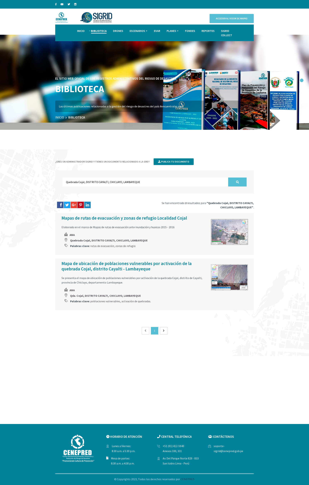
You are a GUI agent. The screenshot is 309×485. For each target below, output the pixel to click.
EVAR (157, 31)
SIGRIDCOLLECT (226, 33)
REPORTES (208, 31)
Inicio (59, 117)
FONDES (190, 31)
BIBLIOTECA (99, 31)
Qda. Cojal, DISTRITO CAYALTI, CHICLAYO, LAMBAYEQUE (105, 295)
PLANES (171, 31)
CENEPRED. (188, 479)
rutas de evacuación (102, 246)
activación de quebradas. (136, 301)
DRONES (118, 31)
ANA (72, 235)
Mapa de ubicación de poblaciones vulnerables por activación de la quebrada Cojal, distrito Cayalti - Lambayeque (127, 266)
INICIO (81, 31)
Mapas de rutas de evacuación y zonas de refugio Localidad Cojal (124, 218)
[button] (302, 80)
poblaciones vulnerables (105, 301)
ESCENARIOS (137, 31)
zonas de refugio (125, 246)
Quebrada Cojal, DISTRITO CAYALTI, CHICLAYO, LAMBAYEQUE (109, 240)
